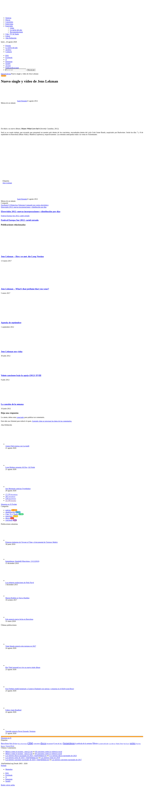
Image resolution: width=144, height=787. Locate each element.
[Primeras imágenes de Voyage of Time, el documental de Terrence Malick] (17, 540)
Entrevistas (9, 24)
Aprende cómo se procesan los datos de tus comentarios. (52, 421)
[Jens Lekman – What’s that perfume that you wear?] (23, 284)
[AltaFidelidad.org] (29, 14)
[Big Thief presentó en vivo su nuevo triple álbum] (17, 665)
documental (50, 743)
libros (95, 743)
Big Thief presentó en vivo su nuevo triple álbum (22, 667)
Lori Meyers (112, 743)
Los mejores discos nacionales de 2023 (63, 756)
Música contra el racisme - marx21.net (18, 754)
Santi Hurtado (22, 101)
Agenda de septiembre (11, 322)
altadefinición (10, 512)
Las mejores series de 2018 (50, 758)
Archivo (8, 50)
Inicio (3, 74)
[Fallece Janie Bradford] (17, 708)
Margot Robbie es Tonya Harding (17, 598)
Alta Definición (10, 38)
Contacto (8, 52)
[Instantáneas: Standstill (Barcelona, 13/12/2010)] (17, 559)
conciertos (9, 520)
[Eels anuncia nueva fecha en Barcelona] (17, 617)
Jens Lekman (7, 183)
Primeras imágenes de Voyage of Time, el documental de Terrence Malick (31, 542)
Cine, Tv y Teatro (11, 514)
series (133, 743)
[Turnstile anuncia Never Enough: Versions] (17, 729)
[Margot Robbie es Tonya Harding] (17, 596)
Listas (12, 28)
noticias (8, 74)
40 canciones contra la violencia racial (48, 752)
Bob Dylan (13, 743)
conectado (20, 417)
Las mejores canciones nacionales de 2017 (67, 760)
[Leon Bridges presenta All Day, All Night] (17, 465)
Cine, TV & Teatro (12, 34)
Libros (7, 36)
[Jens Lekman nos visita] (17, 347)
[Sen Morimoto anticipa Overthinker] (17, 487)
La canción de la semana (12, 404)
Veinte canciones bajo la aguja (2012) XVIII (21, 375)
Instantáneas (69, 743)
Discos (7, 20)
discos (7, 518)
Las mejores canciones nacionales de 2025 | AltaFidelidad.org (27, 760)
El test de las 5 (58, 743)
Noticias (8, 18)
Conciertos (9, 22)
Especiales (9, 26)
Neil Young (126, 743)
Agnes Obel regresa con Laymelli (17, 446)
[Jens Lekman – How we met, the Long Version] (19, 252)
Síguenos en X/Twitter (9, 504)
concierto (36, 743)
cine (30, 743)
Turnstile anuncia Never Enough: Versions (20, 731)
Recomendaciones (16, 32)
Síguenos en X (6, 738)
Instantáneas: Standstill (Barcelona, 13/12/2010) (22, 561)
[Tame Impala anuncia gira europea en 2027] (17, 644)
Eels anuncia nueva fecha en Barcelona (19, 619)
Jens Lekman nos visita (11, 351)
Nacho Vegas (119, 743)
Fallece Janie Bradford (13, 710)
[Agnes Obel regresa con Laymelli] (17, 444)
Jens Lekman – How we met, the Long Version (22, 256)
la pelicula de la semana (83, 743)
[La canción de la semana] (17, 400)
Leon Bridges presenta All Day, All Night (20, 467)
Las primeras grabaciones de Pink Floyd (19, 583)
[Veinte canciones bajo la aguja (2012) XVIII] (23, 371)
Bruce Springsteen (22, 743)
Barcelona (5, 743)
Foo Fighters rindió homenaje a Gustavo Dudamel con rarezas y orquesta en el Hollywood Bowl (39, 689)
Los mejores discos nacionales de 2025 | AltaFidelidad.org (26, 756)
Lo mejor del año (16, 30)
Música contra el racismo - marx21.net (19, 752)
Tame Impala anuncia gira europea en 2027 (20, 646)
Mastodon (8, 769)
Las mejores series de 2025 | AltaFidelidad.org (21, 758)
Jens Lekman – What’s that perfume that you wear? (25, 289)
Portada (8, 46)
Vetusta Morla (10, 746)
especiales (8, 516)
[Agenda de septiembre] (21, 318)
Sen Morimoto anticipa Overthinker (18, 489)
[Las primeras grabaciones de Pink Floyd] (17, 581)
